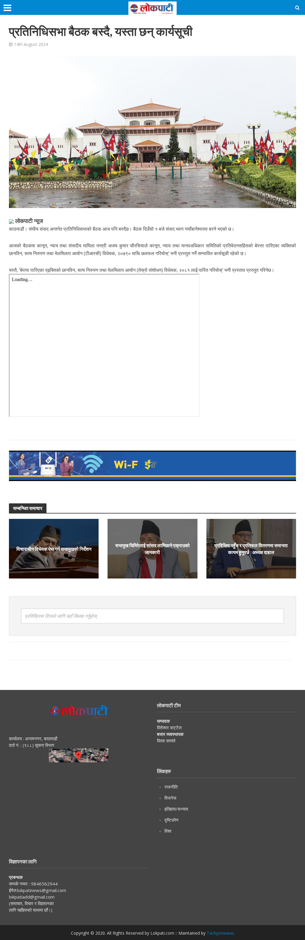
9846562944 (44, 884)
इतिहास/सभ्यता (176, 809)
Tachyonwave (220, 933)
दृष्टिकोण (171, 820)
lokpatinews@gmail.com (41, 890)
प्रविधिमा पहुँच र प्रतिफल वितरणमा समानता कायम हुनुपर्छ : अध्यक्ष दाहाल (251, 548)
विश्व (167, 831)
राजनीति (171, 787)
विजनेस (170, 798)
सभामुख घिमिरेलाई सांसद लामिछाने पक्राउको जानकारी (152, 548)
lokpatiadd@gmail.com (32, 897)
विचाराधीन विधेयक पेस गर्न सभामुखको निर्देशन (53, 549)
